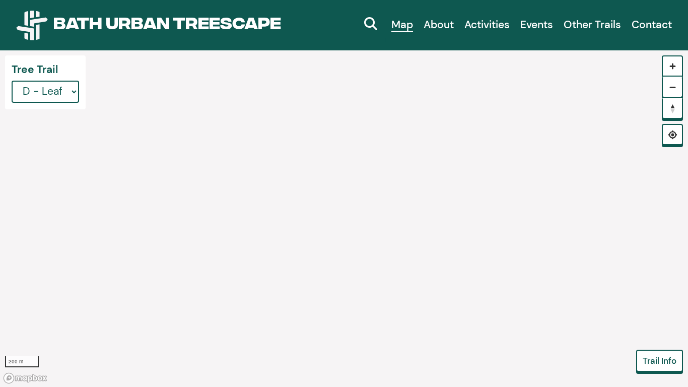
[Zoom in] (672, 66)
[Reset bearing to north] (672, 108)
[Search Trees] (371, 25)
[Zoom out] (672, 87)
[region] (344, 218)
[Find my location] (672, 134)
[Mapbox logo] (25, 378)
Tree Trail (35, 69)
